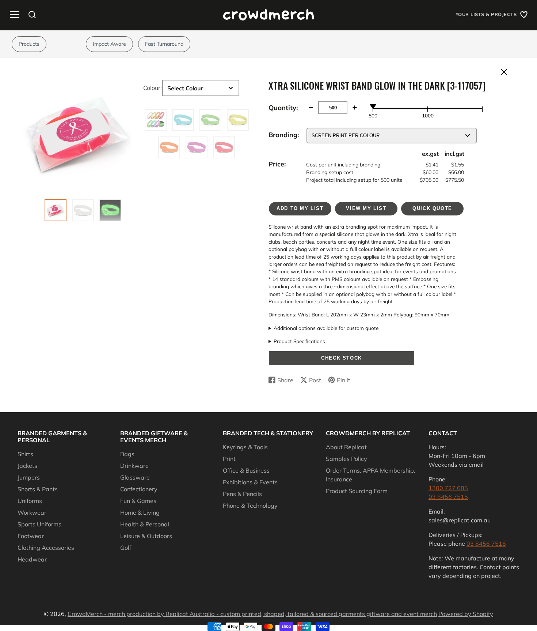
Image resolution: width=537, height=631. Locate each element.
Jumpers (29, 477)
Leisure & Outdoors (146, 536)
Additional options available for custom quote (326, 328)
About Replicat (346, 447)
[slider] (373, 106)
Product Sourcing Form (357, 491)
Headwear (32, 559)
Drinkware (134, 465)
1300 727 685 (448, 488)
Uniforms (30, 500)
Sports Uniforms (39, 524)
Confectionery (138, 489)
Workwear (32, 512)
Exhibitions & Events (250, 482)
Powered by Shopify (465, 613)
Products (29, 44)
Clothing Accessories (46, 547)
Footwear (31, 536)
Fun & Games (138, 500)
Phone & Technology (250, 505)
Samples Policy (346, 458)
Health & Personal (144, 524)
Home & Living (140, 512)
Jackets (27, 465)
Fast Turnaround (164, 44)
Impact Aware (109, 44)
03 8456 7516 (486, 543)
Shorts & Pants (38, 489)
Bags (127, 454)
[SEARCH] (32, 14)
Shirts (25, 454)
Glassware (135, 477)
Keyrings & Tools (245, 447)
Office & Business (246, 470)
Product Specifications (299, 341)
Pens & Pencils (242, 493)
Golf (125, 547)
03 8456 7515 (448, 496)
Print (229, 458)
